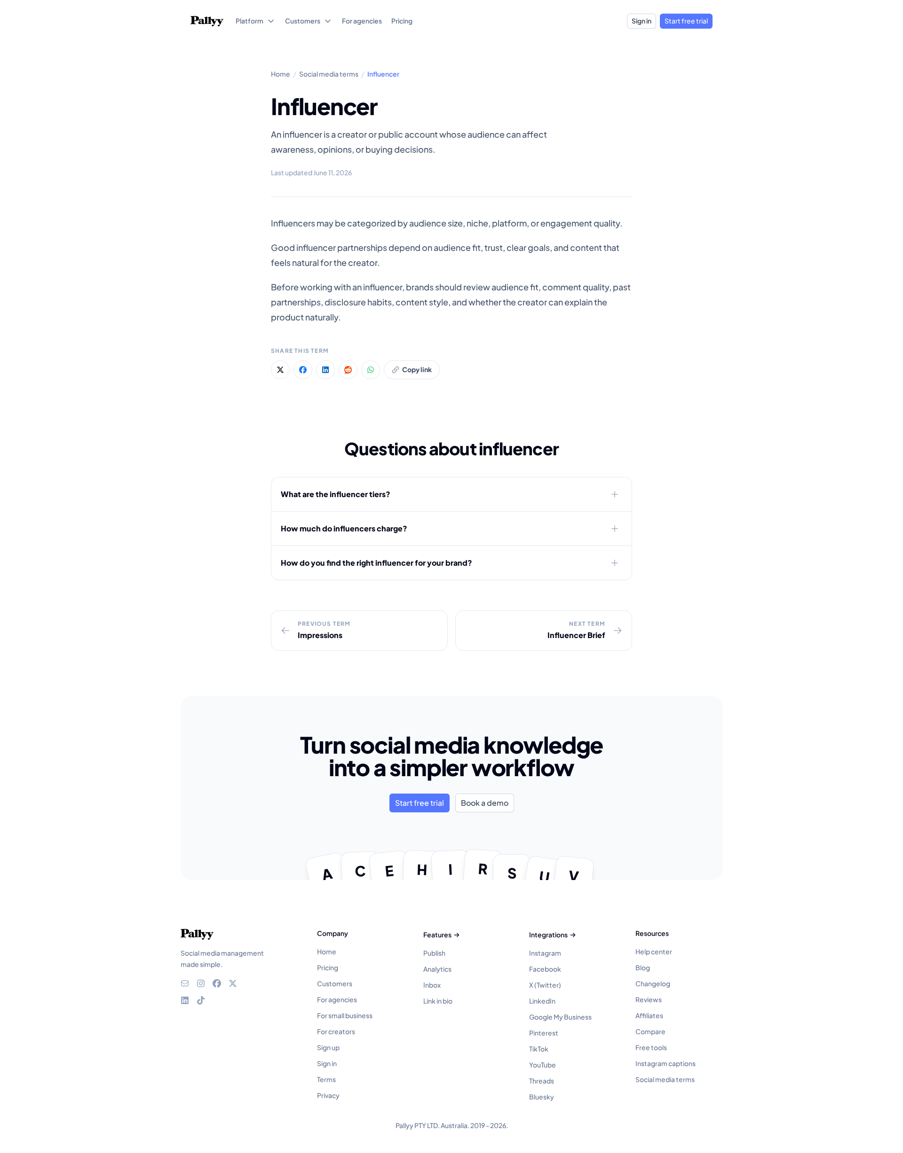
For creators (336, 1031)
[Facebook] (217, 983)
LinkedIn (542, 1001)
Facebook (545, 969)
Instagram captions (665, 1063)
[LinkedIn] (185, 1000)
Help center (653, 951)
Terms (326, 1079)
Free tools (651, 1047)
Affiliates (649, 1015)
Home (326, 951)
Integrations (548, 934)
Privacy (328, 1095)
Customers (334, 983)
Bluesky (541, 1096)
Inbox (432, 985)
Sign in (641, 20)
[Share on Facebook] (302, 369)
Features (437, 934)
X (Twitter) (545, 985)
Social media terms (665, 1079)
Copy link (417, 369)
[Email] (185, 983)
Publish (434, 953)
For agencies (337, 999)
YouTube (542, 1064)
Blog (642, 967)
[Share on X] (280, 369)
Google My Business (560, 1017)
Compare (650, 1031)
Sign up (328, 1047)
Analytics (437, 969)
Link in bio (437, 1001)
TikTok (538, 1048)
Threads (541, 1080)
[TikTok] (201, 1000)
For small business (344, 1015)
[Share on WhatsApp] (370, 369)
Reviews (648, 999)
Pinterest (543, 1032)
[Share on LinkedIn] (325, 369)
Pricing (327, 967)
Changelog (652, 983)
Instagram (545, 953)
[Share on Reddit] (348, 369)
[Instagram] (201, 983)
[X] (233, 983)
